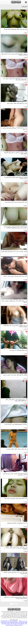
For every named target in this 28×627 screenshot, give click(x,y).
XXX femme (3, 622)
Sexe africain (21, 623)
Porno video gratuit (13, 621)
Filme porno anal (23, 622)
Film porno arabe (18, 625)
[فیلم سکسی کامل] (16, 2)
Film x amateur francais (13, 622)
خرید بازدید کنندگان (23, 621)
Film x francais (13, 623)
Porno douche (4, 621)
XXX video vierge (6, 623)
